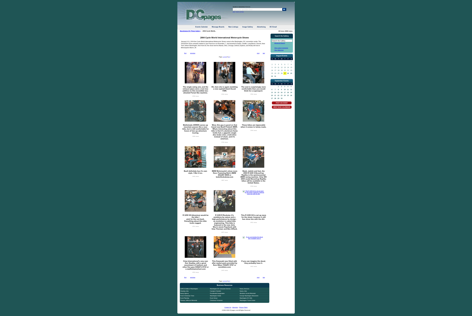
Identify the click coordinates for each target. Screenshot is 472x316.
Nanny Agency (184, 293)
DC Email (273, 27)
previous (192, 53)
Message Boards (218, 27)
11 (288, 89)
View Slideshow (279, 50)
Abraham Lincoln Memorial (247, 293)
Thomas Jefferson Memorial (188, 300)
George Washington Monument (249, 295)
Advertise (235, 307)
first (185, 53)
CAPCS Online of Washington (189, 288)
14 (275, 92)
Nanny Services (244, 288)
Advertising (261, 27)
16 (281, 92)
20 (272, 95)
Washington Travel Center (247, 300)
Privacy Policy (243, 307)
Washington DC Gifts (246, 298)
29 (291, 73)
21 (275, 95)
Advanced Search (279, 43)
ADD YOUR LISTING (238, 12)
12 (291, 89)
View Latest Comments (281, 48)
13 (272, 92)
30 (272, 76)
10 (285, 89)
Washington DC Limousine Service (220, 288)
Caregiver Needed (215, 291)
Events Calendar (201, 27)
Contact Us (227, 307)
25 (288, 95)
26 (291, 95)
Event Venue (213, 298)
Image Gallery (247, 27)
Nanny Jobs (243, 291)
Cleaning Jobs (184, 291)
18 (288, 92)
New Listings (233, 27)
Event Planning (184, 298)
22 (278, 95)
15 (278, 92)
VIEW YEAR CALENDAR (281, 107)
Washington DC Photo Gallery (190, 31)
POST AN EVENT (282, 103)
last (264, 53)
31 (275, 76)
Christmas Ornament (216, 300)
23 (281, 95)
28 (288, 73)
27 (285, 73)
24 (285, 95)
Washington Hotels (215, 295)
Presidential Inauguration (217, 293)
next (258, 53)
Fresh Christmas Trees (187, 295)
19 (291, 92)
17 (285, 92)
